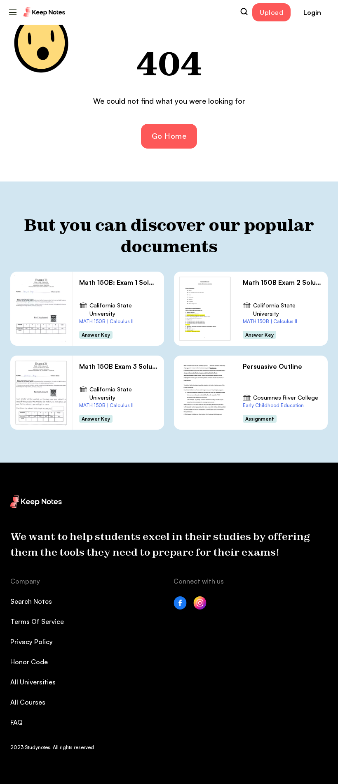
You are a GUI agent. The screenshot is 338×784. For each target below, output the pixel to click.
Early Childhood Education (273, 405)
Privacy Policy (31, 641)
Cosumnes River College (285, 397)
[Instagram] (200, 607)
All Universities (33, 682)
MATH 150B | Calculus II (106, 321)
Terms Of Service (37, 621)
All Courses (27, 702)
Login (312, 12)
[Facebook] (180, 607)
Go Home (169, 135)
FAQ (16, 722)
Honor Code (29, 662)
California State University (110, 309)
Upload (271, 12)
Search (244, 11)
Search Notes (31, 601)
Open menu (12, 12)
